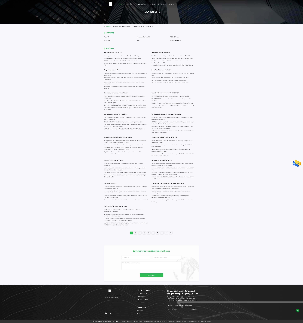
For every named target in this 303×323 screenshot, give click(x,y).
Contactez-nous (175, 40)
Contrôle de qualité (143, 37)
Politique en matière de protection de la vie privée (105, 321)
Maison (108, 26)
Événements (162, 4)
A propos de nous (141, 4)
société (106, 37)
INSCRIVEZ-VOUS (194, 309)
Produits (129, 4)
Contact (152, 4)
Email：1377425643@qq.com (114, 298)
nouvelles (107, 40)
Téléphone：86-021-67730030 (114, 295)
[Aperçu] (110, 4)
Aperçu (121, 4)
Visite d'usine (174, 37)
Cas (138, 40)
